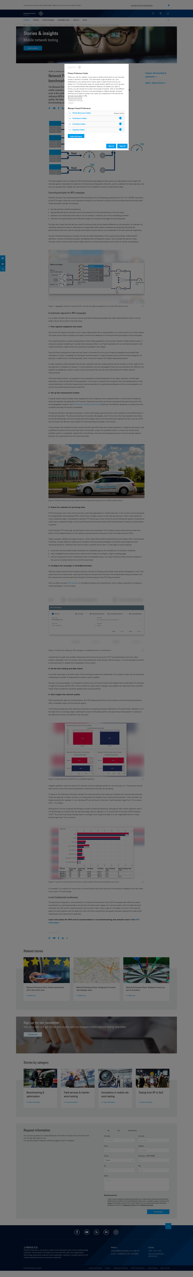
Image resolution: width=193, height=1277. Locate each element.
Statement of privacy (75, 100)
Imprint (70, 103)
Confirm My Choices (76, 136)
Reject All (122, 146)
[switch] (121, 118)
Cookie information (75, 98)
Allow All (111, 146)
